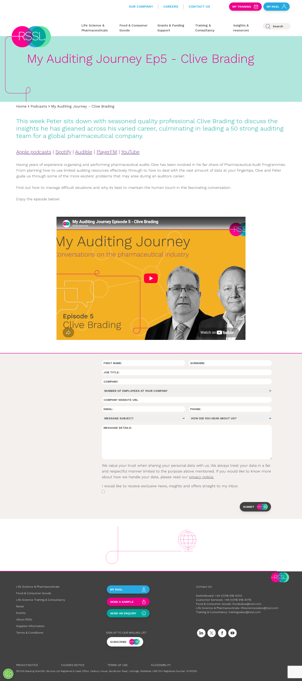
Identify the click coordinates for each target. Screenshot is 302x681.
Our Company (141, 6)
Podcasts (39, 106)
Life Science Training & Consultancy (40, 599)
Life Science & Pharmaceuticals (38, 586)
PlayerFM (107, 152)
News (20, 606)
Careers (170, 6)
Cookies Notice (72, 665)
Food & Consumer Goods (33, 593)
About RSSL (24, 619)
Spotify (63, 152)
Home (21, 106)
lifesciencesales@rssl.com (259, 608)
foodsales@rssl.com (246, 603)
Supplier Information (30, 626)
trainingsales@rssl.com (244, 612)
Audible (83, 152)
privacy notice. (201, 477)
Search (278, 26)
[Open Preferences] (8, 674)
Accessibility (161, 665)
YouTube (130, 152)
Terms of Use (117, 665)
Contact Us (199, 6)
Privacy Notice (27, 665)
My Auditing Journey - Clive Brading (82, 106)
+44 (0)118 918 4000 (228, 595)
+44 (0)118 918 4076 (237, 599)
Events (21, 613)
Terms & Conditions (29, 632)
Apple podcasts (33, 152)
